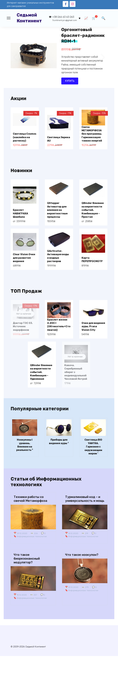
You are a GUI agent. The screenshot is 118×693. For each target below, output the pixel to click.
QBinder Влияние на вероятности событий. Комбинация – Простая (93, 210)
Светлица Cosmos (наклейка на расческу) (24, 137)
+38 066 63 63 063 (64, 18)
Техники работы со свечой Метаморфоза (30, 499)
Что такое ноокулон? (81, 555)
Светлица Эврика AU (58, 139)
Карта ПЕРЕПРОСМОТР (92, 259)
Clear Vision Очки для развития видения (24, 258)
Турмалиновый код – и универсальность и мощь (84, 499)
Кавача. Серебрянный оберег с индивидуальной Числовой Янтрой (75, 372)
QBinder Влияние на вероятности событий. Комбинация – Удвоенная (41, 372)
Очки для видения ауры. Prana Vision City (93, 326)
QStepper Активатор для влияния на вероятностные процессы (57, 210)
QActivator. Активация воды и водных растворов (58, 256)
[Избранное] (79, 18)
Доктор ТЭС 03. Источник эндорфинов (23, 326)
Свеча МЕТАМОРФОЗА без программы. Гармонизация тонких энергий (92, 134)
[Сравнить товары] (86, 18)
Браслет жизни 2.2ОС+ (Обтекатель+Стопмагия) (58, 324)
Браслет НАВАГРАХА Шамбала (20, 213)
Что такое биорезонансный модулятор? (27, 558)
